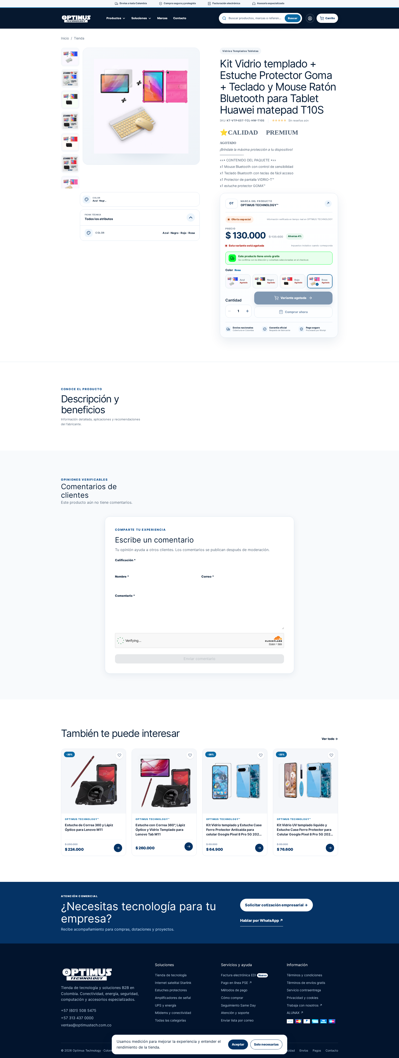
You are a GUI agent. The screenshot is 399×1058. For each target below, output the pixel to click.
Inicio (65, 38)
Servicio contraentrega (304, 990)
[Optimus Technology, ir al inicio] (80, 18)
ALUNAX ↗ (295, 1013)
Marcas (162, 18)
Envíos (303, 1050)
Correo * (207, 576)
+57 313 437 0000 (77, 1018)
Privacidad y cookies (302, 998)
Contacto (179, 18)
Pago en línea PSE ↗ (236, 983)
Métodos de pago (234, 990)
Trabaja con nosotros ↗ (304, 1005)
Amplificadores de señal (173, 998)
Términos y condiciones (304, 975)
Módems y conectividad (173, 1013)
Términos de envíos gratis (306, 983)
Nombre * (122, 576)
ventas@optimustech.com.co (86, 1025)
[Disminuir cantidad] (229, 311)
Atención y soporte (235, 1013)
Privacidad (287, 1050)
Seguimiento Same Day (238, 1005)
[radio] (238, 281)
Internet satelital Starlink (173, 983)
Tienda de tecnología (171, 975)
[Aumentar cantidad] (247, 311)
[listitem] (70, 57)
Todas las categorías (170, 1020)
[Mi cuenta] (310, 18)
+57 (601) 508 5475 (78, 1010)
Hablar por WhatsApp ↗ (261, 920)
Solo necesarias (266, 1044)
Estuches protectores (171, 990)
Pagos (317, 1050)
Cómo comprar (232, 998)
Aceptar (238, 1044)
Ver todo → (330, 739)
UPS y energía (165, 1005)
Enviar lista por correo (237, 1020)
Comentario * (125, 595)
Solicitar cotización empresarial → (276, 905)
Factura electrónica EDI (244, 975)
